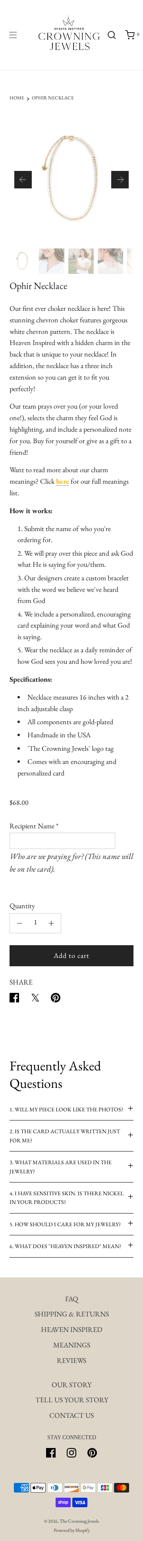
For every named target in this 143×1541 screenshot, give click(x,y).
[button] (23, 179)
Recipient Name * (34, 825)
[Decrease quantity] (19, 923)
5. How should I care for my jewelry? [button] (65, 1224)
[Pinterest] (92, 1452)
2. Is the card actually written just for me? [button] (65, 1136)
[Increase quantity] (51, 923)
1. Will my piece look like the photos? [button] (66, 1109)
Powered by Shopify (72, 1530)
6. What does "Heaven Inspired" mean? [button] (65, 1246)
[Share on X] (34, 999)
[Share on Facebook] (14, 999)
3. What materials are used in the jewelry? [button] (61, 1167)
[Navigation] (12, 35)
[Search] (111, 35)
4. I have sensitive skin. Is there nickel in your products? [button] (67, 1198)
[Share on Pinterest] (55, 999)
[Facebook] (50, 1452)
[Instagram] (71, 1452)
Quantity (22, 905)
